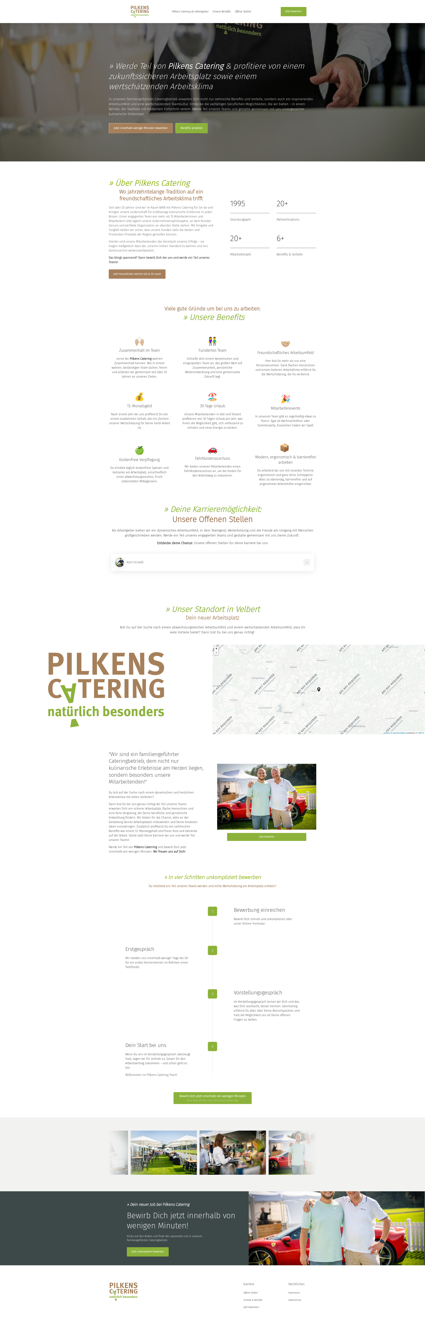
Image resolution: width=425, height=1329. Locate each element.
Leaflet (386, 732)
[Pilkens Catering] (139, 11)
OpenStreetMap (398, 732)
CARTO (421, 732)
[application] (318, 689)
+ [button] (216, 648)
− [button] (216, 652)
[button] (319, 689)
